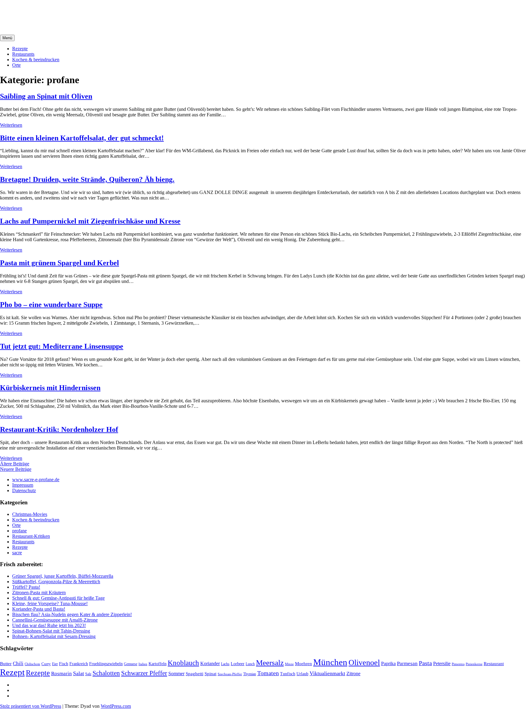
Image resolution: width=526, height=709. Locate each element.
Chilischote (32, 664)
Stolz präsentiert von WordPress (30, 706)
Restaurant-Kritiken (31, 536)
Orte (16, 65)
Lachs (225, 664)
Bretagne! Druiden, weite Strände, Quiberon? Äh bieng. (87, 179)
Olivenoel (364, 662)
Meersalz (270, 662)
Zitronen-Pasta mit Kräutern (39, 592)
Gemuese (130, 664)
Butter (6, 663)
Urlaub (302, 673)
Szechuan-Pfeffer (230, 674)
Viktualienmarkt (327, 673)
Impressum (22, 485)
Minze (289, 664)
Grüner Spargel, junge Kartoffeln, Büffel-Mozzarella (62, 576)
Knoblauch (183, 663)
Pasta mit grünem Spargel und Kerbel (59, 263)
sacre (17, 552)
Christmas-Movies (29, 514)
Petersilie (442, 663)
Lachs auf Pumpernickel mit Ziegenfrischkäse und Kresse (90, 221)
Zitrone (353, 673)
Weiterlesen (11, 125)
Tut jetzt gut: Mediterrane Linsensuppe (61, 346)
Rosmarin (61, 673)
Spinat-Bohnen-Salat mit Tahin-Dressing (51, 630)
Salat (78, 673)
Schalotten (106, 673)
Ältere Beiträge (14, 463)
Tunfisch (287, 674)
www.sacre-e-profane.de (35, 479)
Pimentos (458, 664)
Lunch (250, 664)
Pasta (425, 663)
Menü (7, 38)
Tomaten (268, 673)
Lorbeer (237, 663)
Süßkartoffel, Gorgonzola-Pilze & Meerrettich (56, 581)
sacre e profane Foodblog (52, 11)
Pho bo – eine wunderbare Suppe (51, 305)
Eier (55, 664)
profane (19, 530)
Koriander (210, 663)
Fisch (63, 663)
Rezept (12, 672)
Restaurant (494, 663)
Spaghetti (194, 673)
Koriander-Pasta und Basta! (38, 609)
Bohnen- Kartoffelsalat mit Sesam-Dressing (54, 636)
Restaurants (23, 54)
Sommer (176, 673)
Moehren (303, 663)
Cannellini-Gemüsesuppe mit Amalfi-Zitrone (55, 620)
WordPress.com (116, 706)
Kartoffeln (158, 663)
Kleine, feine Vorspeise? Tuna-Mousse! (50, 603)
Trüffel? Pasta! (26, 587)
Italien (143, 664)
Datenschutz (24, 490)
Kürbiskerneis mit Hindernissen (50, 388)
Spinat (210, 673)
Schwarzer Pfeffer (144, 673)
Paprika (388, 663)
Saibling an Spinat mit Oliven (46, 96)
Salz (88, 674)
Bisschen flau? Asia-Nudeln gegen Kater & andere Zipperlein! (72, 614)
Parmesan (407, 663)
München (330, 662)
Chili (18, 663)
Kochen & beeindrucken (35, 59)
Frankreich (78, 663)
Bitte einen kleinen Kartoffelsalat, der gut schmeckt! (82, 138)
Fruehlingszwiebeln (106, 663)
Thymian (249, 674)
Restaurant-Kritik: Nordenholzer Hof (59, 429)
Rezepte (20, 48)
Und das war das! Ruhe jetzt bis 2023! (49, 625)
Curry (46, 664)
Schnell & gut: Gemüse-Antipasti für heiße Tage (58, 598)
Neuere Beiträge (15, 469)
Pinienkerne (474, 664)
